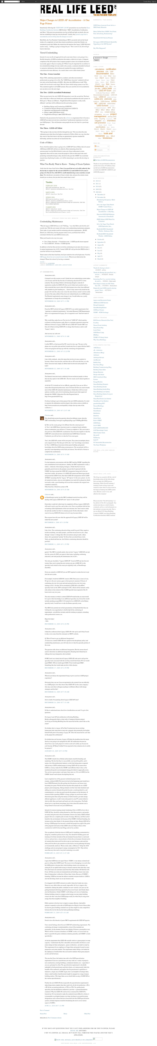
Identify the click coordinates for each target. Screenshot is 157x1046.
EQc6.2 (102, 82)
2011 (97, 184)
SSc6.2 (108, 131)
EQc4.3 (98, 80)
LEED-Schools (102, 106)
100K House (97, 348)
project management (105, 115)
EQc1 (114, 76)
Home (65, 1014)
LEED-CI (102, 97)
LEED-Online (111, 103)
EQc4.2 (113, 78)
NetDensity (96, 438)
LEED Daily (97, 423)
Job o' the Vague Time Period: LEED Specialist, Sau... (105, 225)
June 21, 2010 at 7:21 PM (54, 1006)
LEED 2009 (58, 265)
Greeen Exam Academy (100, 325)
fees (107, 84)
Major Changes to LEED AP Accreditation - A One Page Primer (65, 21)
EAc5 (101, 76)
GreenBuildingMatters (99, 307)
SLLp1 (109, 123)
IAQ (106, 86)
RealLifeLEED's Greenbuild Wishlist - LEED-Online (105, 235)
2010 (97, 186)
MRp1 (101, 112)
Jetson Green (97, 418)
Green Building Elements (100, 384)
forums (113, 84)
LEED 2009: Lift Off (62, 28)
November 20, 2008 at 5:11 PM (57, 301)
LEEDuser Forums (98, 310)
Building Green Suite (99, 370)
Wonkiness (107, 138)
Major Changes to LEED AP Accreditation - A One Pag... (105, 210)
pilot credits (106, 114)
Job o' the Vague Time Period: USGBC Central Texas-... (105, 206)
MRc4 (102, 110)
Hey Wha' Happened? (99, 48)
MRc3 (97, 110)
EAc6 (105, 76)
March (99, 259)
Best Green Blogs (98, 365)
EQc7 (107, 82)
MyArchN (96, 435)
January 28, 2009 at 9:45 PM (56, 751)
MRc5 (108, 110)
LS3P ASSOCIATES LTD (100, 428)
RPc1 (104, 120)
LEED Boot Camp (98, 332)
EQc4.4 (103, 80)
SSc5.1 (114, 129)
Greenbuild (50, 265)
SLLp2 (113, 123)
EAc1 (112, 74)
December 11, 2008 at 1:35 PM (57, 544)
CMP (111, 71)
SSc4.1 (113, 127)
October (99, 239)
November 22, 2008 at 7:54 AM (57, 368)
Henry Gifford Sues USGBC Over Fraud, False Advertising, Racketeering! (104, 32)
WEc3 (113, 136)
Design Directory (98, 372)
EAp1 (109, 76)
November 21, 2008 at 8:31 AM (57, 336)
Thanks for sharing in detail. (101, 268)
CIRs (107, 71)
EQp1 (103, 84)
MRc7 (97, 112)
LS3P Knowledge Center (100, 430)
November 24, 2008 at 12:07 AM (57, 410)
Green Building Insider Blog (101, 389)
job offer (97, 89)
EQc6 (112, 80)
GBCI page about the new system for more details (54, 257)
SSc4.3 (102, 129)
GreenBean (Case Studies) (100, 401)
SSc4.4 (109, 129)
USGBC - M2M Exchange (101, 312)
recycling (102, 119)
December (100, 194)
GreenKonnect (97, 408)
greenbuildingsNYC (99, 403)
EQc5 (108, 80)
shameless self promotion (105, 122)
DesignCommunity (98, 305)
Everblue (96, 323)
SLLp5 (110, 125)
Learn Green (97, 330)
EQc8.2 (97, 84)
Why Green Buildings (99, 340)
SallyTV (95, 440)
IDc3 (115, 86)
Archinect (96, 355)
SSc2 (108, 127)
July (98, 248)
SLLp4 (105, 125)
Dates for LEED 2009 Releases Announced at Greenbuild (105, 215)
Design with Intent (98, 374)
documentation (102, 74)
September (100, 242)
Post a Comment (44, 1010)
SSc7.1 (113, 131)
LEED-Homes (105, 101)
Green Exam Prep (98, 328)
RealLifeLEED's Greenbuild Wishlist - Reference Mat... (105, 230)
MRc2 (113, 107)
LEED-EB (108, 99)
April (99, 256)
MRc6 (113, 110)
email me (74, 1031)
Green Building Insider (100, 387)
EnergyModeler (98, 382)
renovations (109, 118)
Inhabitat (96, 416)
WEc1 (107, 136)
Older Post (87, 1014)
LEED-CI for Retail (111, 97)
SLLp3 (100, 125)
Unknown (48, 494)
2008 (97, 192)
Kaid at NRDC (97, 420)
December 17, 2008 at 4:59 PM (57, 668)
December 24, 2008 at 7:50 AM (57, 692)
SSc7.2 (100, 133)
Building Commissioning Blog (102, 367)
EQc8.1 (112, 82)
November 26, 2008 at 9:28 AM (57, 490)
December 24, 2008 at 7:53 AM (57, 702)
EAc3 (96, 76)
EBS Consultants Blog (99, 377)
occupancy (98, 114)
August (99, 245)
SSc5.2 (97, 131)
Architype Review (98, 357)
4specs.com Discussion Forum (102, 300)
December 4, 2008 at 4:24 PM (56, 522)
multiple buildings (110, 112)
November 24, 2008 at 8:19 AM (57, 454)
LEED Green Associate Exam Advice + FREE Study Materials (104, 26)
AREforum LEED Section (100, 303)
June (98, 250)
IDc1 (110, 86)
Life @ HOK (97, 425)
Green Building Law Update (101, 392)
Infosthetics (96, 413)
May (98, 253)
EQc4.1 (107, 78)
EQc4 (102, 78)
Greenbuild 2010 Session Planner (103, 38)
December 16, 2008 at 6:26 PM (57, 624)
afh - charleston (97, 350)
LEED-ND (102, 103)
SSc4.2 (96, 129)
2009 (97, 189)
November (100, 197)
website (68, 118)
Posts (97, 146)
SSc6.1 (102, 131)
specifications (100, 127)
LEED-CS (98, 99)
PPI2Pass (96, 335)
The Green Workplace (99, 445)
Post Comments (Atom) (54, 1018)
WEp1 (99, 138)
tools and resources (103, 134)
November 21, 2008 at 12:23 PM (57, 351)
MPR (109, 108)
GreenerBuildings (98, 406)
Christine (47, 415)
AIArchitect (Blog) (98, 353)
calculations (99, 69)
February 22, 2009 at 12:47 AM (57, 853)
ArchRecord (96, 360)
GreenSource (97, 411)
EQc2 (96, 78)
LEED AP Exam (67, 265)
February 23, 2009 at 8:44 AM (57, 913)
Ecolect (95, 379)
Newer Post (43, 1014)
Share (42, 262)
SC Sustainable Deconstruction (102, 442)
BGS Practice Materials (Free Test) (103, 320)
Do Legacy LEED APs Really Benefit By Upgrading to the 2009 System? (105, 43)
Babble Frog (97, 362)
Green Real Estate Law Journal (102, 399)
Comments (99, 150)
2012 (97, 181)
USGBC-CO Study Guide (100, 337)
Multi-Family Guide (99, 433)
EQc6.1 (97, 82)
